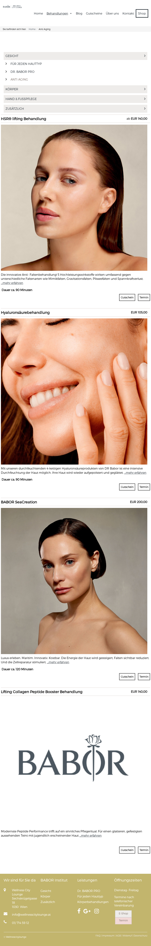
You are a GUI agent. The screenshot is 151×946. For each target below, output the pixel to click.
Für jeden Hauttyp (26, 63)
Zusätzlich (15, 108)
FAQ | (98, 935)
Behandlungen (57, 13)
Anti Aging (19, 79)
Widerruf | (128, 935)
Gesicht (12, 56)
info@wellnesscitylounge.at (31, 914)
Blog (79, 13)
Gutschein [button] (127, 297)
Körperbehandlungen (93, 902)
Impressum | (108, 935)
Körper (12, 89)
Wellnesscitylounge (16, 937)
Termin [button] (144, 297)
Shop (142, 13)
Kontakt (128, 13)
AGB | (119, 935)
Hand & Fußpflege (21, 99)
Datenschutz (140, 935)
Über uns (112, 13)
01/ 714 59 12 (20, 922)
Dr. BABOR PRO (22, 71)
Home (38, 13)
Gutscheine (94, 13)
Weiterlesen (74, 145)
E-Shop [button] (123, 913)
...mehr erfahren (12, 283)
